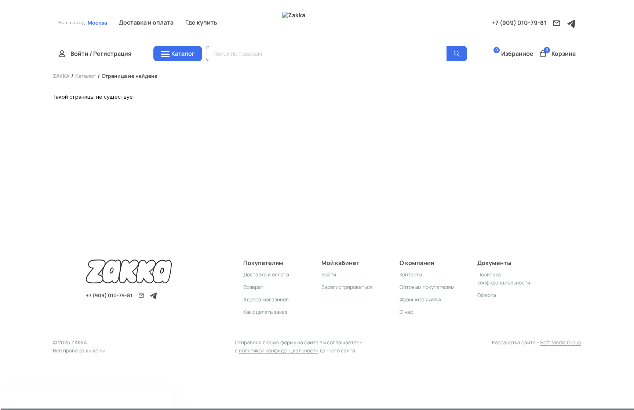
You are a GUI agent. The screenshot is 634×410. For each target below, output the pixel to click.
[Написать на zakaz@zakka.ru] (556, 23)
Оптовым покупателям (427, 286)
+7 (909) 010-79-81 (519, 22)
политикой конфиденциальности (278, 350)
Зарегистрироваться (347, 286)
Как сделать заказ (265, 311)
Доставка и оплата (146, 22)
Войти (328, 274)
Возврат (253, 286)
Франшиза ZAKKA (420, 299)
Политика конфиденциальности (503, 278)
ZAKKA (61, 75)
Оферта (486, 294)
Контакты (411, 274)
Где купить (201, 22)
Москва (97, 23)
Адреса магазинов (266, 299)
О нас (406, 311)
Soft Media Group (560, 342)
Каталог (85, 75)
